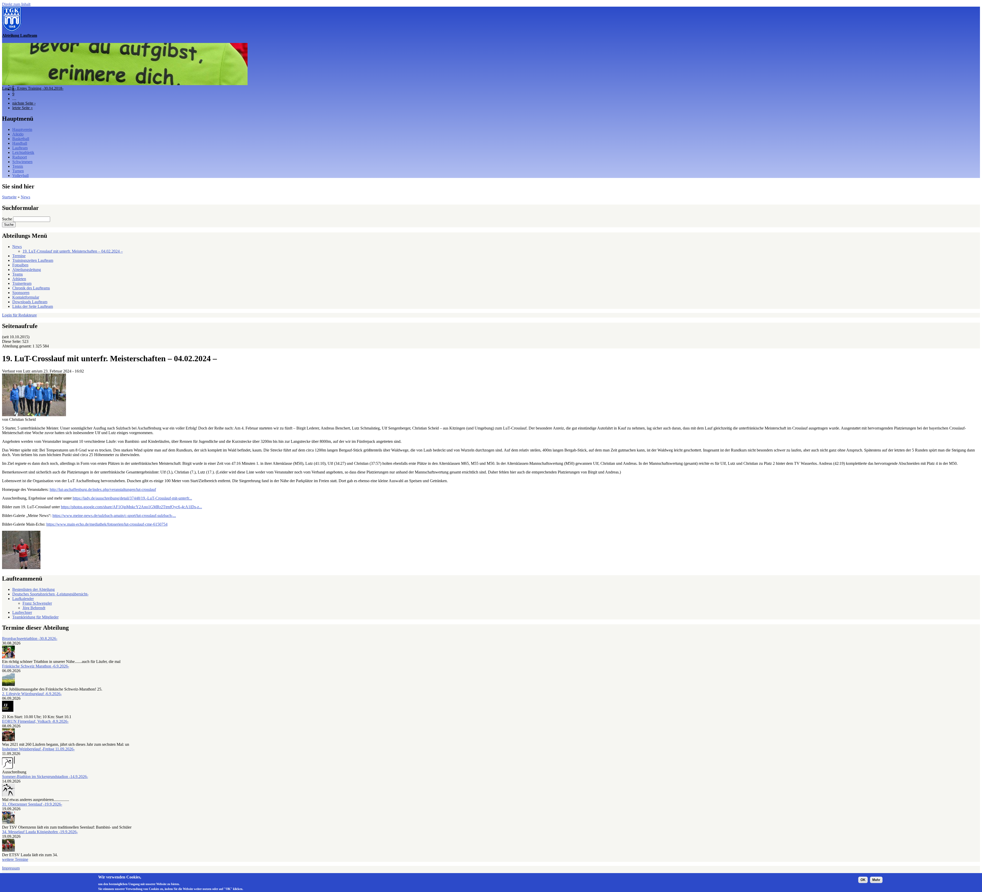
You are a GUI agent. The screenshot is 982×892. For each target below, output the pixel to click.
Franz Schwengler (37, 603)
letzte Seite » (22, 108)
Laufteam (20, 148)
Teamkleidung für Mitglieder (35, 617)
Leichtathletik (23, 152)
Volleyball (20, 175)
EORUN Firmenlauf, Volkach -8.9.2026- (35, 721)
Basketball (20, 139)
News (25, 197)
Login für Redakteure (19, 315)
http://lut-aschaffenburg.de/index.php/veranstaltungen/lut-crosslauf (103, 489)
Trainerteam (21, 283)
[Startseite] (11, 31)
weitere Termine (15, 859)
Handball (19, 143)
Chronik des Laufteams (31, 288)
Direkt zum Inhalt (16, 4)
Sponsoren (20, 292)
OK (863, 880)
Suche (7, 219)
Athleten (19, 279)
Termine (19, 256)
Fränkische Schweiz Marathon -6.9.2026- (35, 666)
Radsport (19, 157)
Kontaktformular (25, 297)
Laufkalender (23, 598)
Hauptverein (22, 129)
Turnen (18, 171)
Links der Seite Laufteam (32, 306)
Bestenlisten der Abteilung (33, 589)
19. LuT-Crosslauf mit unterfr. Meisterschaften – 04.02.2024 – (73, 251)
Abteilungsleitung (26, 269)
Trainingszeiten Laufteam (32, 260)
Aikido (18, 134)
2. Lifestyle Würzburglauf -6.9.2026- (32, 694)
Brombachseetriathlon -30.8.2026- (29, 638)
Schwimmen (22, 162)
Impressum (11, 868)
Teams (17, 274)
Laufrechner (22, 612)
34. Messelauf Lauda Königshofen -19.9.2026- (40, 832)
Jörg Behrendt (34, 608)
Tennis (17, 166)
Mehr (876, 880)
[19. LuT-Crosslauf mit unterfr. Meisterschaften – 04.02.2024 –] (34, 415)
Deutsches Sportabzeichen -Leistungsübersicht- (50, 594)
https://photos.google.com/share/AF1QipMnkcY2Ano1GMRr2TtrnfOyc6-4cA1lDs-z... (131, 507)
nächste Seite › (24, 103)
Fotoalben (20, 265)
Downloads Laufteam (29, 302)
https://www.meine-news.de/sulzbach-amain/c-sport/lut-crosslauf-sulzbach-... (114, 515)
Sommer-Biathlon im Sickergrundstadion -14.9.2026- (45, 776)
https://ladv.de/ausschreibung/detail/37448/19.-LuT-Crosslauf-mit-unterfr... (132, 498)
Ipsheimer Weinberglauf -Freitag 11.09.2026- (38, 749)
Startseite (9, 197)
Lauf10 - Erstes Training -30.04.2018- (32, 88)
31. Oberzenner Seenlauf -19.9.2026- (32, 804)
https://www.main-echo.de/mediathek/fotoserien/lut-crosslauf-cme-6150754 (107, 524)
